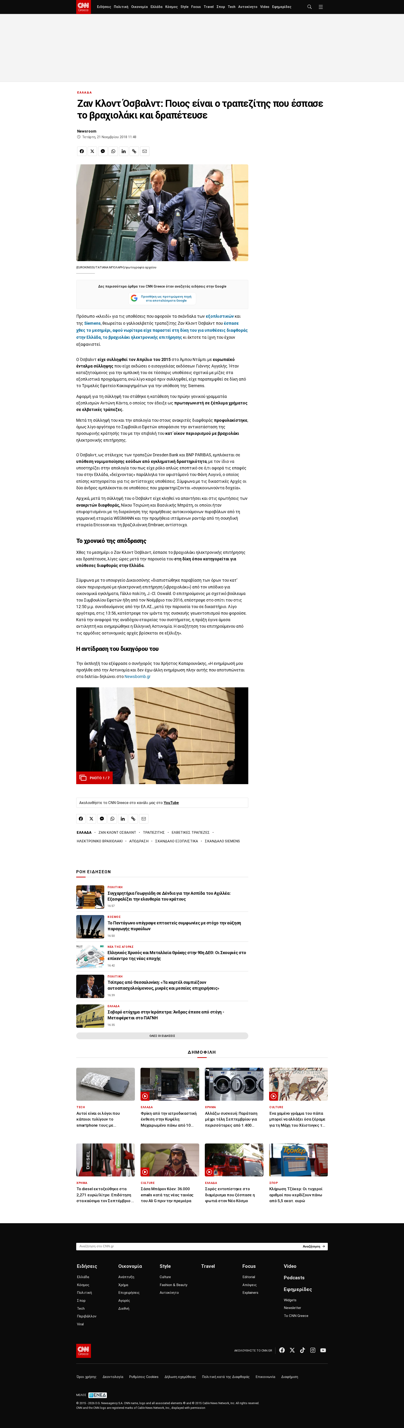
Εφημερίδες (281, 7)
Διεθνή (123, 1308)
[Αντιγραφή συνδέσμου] (134, 151)
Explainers (250, 1293)
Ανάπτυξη (126, 1277)
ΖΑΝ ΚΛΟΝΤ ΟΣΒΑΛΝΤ (117, 832)
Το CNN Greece (296, 1316)
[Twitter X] (292, 1350)
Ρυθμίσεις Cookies (144, 1377)
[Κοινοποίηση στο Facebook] (82, 151)
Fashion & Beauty (173, 1285)
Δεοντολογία (113, 1377)
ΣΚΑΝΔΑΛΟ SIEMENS (222, 841)
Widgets (290, 1300)
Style (184, 7)
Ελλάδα (156, 7)
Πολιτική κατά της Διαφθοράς (226, 1377)
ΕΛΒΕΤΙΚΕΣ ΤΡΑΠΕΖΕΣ (191, 832)
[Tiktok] (302, 1350)
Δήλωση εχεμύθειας (180, 1377)
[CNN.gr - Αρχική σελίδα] (83, 1351)
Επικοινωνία (265, 1377)
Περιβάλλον (86, 1316)
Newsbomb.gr (138, 676)
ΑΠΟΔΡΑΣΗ (138, 841)
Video (264, 7)
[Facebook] (282, 1350)
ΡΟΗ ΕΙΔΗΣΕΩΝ (93, 871)
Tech (231, 7)
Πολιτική (121, 7)
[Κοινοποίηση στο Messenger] (103, 151)
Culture (165, 1277)
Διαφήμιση (289, 1377)
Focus (196, 7)
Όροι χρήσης (87, 1377)
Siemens (92, 323)
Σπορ (220, 7)
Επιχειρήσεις (129, 1293)
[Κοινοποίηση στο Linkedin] (123, 151)
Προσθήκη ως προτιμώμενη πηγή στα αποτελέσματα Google (166, 299)
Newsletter (292, 1308)
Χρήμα (123, 1285)
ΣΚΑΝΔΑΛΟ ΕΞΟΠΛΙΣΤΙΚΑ (176, 841)
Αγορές (124, 1300)
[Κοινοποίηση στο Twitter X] (92, 151)
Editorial (248, 1277)
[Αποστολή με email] (144, 151)
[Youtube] (323, 1350)
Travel (209, 7)
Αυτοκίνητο (247, 7)
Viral (80, 1324)
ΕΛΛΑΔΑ (84, 92)
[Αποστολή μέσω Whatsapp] (113, 151)
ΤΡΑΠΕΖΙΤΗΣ (154, 832)
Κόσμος (171, 7)
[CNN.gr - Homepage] (83, 7)
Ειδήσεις (104, 7)
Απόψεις (249, 1285)
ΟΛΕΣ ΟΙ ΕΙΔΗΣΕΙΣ (162, 1036)
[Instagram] (313, 1350)
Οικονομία (139, 7)
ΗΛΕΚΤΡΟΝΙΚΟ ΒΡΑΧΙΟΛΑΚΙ (100, 841)
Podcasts (294, 1277)
